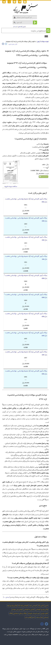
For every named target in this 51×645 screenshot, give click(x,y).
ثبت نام (15, 27)
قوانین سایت (28, 617)
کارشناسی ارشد (33, 605)
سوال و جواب (39, 617)
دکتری (46, 605)
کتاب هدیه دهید (12, 44)
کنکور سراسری (44, 613)
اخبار (33, 617)
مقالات (10, 613)
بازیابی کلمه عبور (22, 27)
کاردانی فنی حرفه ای (17, 609)
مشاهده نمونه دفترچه (11, 186)
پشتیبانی (46, 617)
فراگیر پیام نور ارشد (12, 605)
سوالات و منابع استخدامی (20, 613)
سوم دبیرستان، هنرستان (34, 613)
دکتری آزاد (41, 605)
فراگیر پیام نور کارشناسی (41, 609)
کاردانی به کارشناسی (29, 609)
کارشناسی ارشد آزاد (23, 605)
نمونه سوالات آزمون (43, 41)
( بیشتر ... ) (6, 597)
